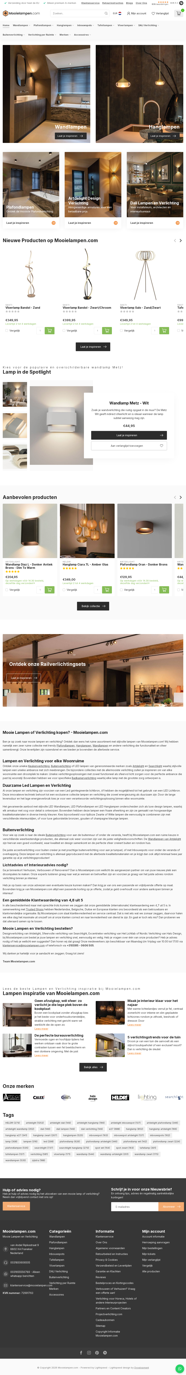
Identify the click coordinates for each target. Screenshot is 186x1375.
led (49, 1141)
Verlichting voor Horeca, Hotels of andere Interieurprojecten (116, 1300)
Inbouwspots (84, 25)
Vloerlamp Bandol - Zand (22, 307)
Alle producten (151, 1271)
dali (45, 1129)
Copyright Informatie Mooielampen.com (108, 1333)
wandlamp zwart (146, 1154)
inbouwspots (160, 1135)
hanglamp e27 (16, 1135)
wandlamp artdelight (114, 1154)
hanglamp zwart (45, 1135)
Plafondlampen (42, 25)
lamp (11, 1141)
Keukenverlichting (39, 766)
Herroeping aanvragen (156, 1242)
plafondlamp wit (135, 1141)
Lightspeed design (120, 1367)
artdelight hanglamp (91, 1122)
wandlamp (85, 1154)
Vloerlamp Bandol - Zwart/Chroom (87, 307)
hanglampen (73, 1135)
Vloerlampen (125, 25)
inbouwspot (98, 1135)
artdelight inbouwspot (126, 1122)
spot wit (102, 1147)
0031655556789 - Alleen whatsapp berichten (25, 1273)
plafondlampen (16, 1147)
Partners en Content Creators (113, 1308)
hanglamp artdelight (163, 1129)
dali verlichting (92, 1129)
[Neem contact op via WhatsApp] (179, 1368)
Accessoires (81, 34)
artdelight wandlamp (19, 1129)
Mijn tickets (148, 1253)
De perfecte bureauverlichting (59, 1035)
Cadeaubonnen (105, 1319)
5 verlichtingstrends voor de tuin (154, 1037)
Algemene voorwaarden (110, 1248)
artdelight (35, 1122)
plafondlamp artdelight (101, 1141)
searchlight (44, 1147)
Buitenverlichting (13, 34)
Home (6, 25)
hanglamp (134, 1129)
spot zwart (125, 1147)
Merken (64, 34)
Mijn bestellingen (152, 1248)
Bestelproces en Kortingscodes (115, 1282)
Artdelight (138, 766)
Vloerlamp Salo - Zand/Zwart (140, 307)
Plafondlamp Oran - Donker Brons (143, 564)
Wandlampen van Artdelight (164, 838)
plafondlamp (70, 1141)
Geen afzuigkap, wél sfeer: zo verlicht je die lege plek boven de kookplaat (61, 1005)
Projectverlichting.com (109, 1314)
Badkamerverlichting (84, 778)
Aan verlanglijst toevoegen (127, 445)
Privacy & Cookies (107, 1259)
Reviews (101, 1277)
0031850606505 (20, 1262)
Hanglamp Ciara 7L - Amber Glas (85, 564)
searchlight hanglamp (74, 1147)
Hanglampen (64, 25)
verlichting (39, 1154)
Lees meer (41, 1028)
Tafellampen (104, 25)
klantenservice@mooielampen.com (24, 945)
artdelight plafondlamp (162, 1122)
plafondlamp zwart (166, 1141)
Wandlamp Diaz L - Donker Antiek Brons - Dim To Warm (28, 566)
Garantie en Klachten (108, 1271)
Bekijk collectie (91, 606)
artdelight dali (60, 1122)
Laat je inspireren (90, 346)
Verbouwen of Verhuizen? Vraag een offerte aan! (115, 1290)
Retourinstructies (112, 3)
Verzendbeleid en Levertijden (114, 1265)
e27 (114, 1129)
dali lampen (65, 1129)
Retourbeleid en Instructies (112, 1253)
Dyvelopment (141, 1367)
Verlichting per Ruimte (41, 34)
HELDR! (12, 1122)
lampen (30, 1141)
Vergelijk (14, 330)
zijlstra (38, 1160)
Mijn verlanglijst (151, 1259)
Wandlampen (20, 25)
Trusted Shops (35, 909)
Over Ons (141, 3)
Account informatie (153, 1236)
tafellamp (148, 1147)
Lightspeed (101, 1367)
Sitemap (100, 1325)
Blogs (129, 3)
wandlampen (15, 1160)
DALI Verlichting (147, 25)
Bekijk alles (91, 1067)
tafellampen (14, 1154)
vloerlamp (62, 1154)
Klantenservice (90, 3)
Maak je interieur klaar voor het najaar (153, 1003)
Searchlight (155, 766)
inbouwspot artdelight (129, 1135)
